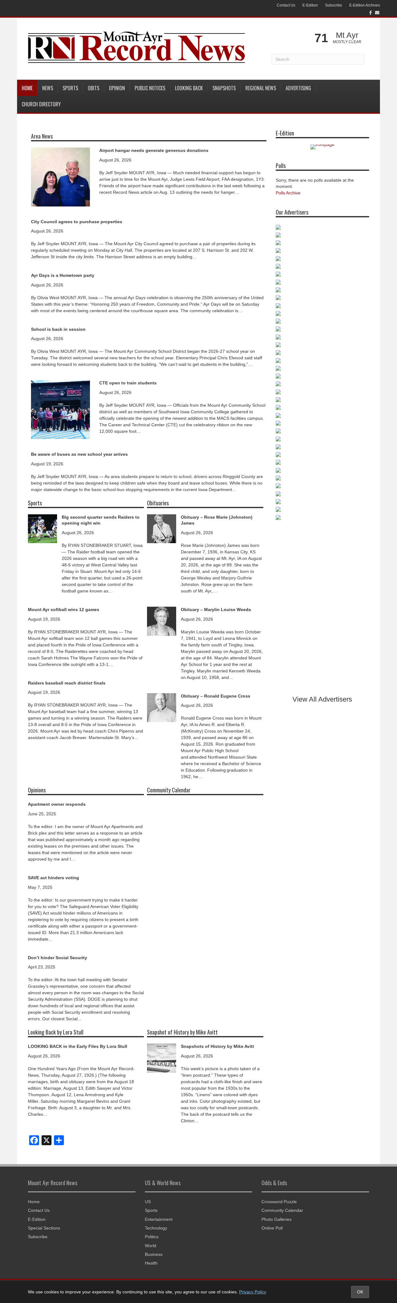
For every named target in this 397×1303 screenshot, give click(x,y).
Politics (151, 1236)
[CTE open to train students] (60, 409)
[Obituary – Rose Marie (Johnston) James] (161, 528)
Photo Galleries (276, 1219)
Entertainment (158, 1219)
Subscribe (333, 5)
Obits (93, 88)
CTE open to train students (128, 382)
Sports (70, 88)
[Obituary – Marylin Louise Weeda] (161, 620)
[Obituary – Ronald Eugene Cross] (161, 707)
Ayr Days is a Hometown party (62, 275)
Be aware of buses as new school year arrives (79, 454)
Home (27, 88)
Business (154, 1254)
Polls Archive (288, 192)
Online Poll (272, 1227)
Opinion (117, 88)
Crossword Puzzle (279, 1201)
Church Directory (41, 104)
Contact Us (286, 5)
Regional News (260, 88)
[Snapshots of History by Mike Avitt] (161, 1057)
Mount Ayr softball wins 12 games (63, 609)
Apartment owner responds (57, 804)
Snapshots (224, 88)
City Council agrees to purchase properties (76, 221)
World (150, 1245)
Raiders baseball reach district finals (66, 682)
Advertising (298, 88)
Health (151, 1263)
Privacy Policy (252, 1291)
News (47, 88)
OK (360, 1291)
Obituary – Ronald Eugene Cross (215, 696)
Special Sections (44, 1227)
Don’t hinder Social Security (57, 957)
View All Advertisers (322, 699)
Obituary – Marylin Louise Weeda (216, 609)
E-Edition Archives (364, 5)
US (148, 1201)
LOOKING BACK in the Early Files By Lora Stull (77, 1046)
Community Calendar (282, 1210)
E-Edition (310, 5)
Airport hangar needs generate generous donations (153, 150)
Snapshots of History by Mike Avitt (217, 1046)
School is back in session (58, 329)
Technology (156, 1227)
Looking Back (189, 88)
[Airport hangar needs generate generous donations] (60, 176)
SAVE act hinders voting (53, 877)
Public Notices (150, 88)
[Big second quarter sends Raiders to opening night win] (42, 528)
